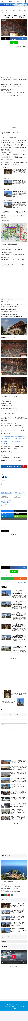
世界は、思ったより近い (14, 1)
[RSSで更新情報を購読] (20, 578)
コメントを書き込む (14, 714)
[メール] (5, 895)
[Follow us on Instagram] (12, 895)
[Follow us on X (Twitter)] (2, 895)
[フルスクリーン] (25, 963)
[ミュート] (23, 963)
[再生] (3, 963)
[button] (25, 527)
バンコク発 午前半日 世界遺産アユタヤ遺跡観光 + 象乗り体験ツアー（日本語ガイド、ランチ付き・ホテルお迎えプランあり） (14, 438)
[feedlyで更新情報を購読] (7, 578)
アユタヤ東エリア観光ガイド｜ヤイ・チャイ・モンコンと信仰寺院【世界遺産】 (7, 501)
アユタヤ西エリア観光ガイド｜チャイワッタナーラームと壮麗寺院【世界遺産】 (19, 494)
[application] (14, 957)
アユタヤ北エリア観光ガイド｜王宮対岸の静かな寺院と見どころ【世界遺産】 (7, 494)
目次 (13, 127)
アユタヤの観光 (5, 531)
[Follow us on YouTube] (8, 895)
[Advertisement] (14, 62)
